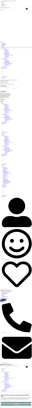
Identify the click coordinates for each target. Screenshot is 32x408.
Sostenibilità (3, 45)
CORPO (3, 58)
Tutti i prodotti (5, 76)
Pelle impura (6, 51)
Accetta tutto (16, 402)
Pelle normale (6, 108)
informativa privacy (7, 87)
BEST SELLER (4, 77)
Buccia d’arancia (7, 60)
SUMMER (3, 122)
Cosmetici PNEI (4, 44)
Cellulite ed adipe (7, 120)
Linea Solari (4, 131)
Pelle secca (6, 50)
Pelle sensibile (6, 106)
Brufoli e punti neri (7, 57)
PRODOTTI (3, 368)
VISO (2, 48)
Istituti (2, 46)
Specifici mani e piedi (7, 64)
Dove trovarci (3, 4)
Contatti (3, 3)
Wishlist (3, 6)
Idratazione (6, 66)
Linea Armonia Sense (6, 124)
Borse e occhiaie (7, 54)
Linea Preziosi (5, 129)
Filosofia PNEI (4, 43)
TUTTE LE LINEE (4, 68)
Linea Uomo (5, 75)
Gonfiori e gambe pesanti (8, 118)
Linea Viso (4, 70)
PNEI (2, 369)
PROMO (3, 133)
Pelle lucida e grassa (7, 52)
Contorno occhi (7, 111)
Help (2, 5)
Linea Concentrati (5, 73)
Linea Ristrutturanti (5, 69)
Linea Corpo (5, 71)
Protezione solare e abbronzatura (9, 55)
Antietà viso (6, 56)
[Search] (27, 9)
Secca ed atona (7, 115)
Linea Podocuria (5, 74)
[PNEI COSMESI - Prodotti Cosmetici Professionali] (5, 7)
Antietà (6, 65)
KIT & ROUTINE (4, 67)
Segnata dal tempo (7, 49)
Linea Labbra (5, 126)
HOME (3, 47)
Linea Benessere (5, 72)
